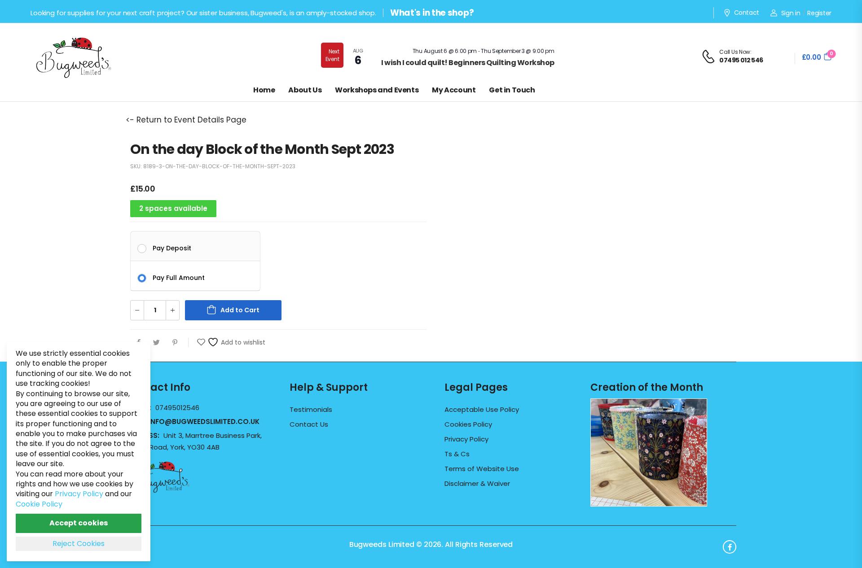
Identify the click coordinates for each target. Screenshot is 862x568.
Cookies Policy (468, 424)
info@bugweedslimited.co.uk (204, 421)
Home (264, 90)
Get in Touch (512, 90)
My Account (453, 90)
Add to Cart (239, 310)
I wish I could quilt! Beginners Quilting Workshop (467, 62)
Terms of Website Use (481, 469)
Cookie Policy (39, 504)
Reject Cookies (79, 543)
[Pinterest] (174, 342)
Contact (746, 13)
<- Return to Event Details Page (186, 119)
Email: (192, 421)
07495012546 (177, 407)
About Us (304, 90)
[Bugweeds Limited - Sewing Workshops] (84, 56)
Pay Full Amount (179, 277)
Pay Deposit (172, 248)
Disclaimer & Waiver (477, 484)
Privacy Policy (466, 439)
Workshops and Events (376, 90)
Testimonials (311, 410)
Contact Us (309, 424)
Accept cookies (78, 523)
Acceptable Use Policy (481, 410)
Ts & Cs (457, 454)
